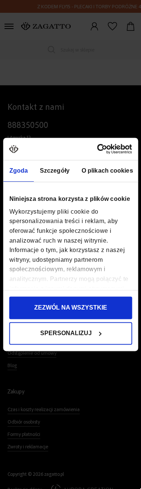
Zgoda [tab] (18, 171)
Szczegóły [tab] (55, 171)
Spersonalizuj (66, 333)
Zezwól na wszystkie (70, 308)
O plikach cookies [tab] (107, 171)
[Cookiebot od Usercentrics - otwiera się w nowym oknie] (100, 149)
